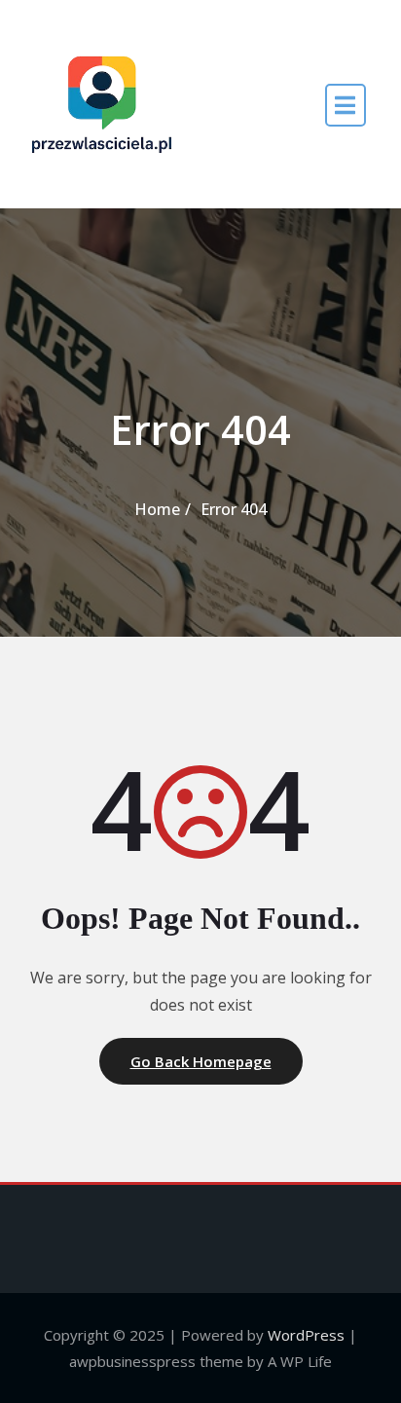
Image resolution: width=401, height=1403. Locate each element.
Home (157, 509)
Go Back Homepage (201, 1061)
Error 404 (233, 509)
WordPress (306, 1335)
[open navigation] (345, 104)
